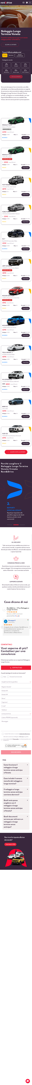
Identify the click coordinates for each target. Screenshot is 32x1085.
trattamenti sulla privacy (24, 733)
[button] (16, 768)
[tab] (4, 55)
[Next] (30, 627)
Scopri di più (26, 137)
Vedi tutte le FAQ (10, 844)
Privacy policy (16, 739)
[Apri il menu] (30, 2)
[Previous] (2, 627)
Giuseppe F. (12, 620)
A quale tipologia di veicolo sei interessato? (13, 673)
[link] (16, 502)
